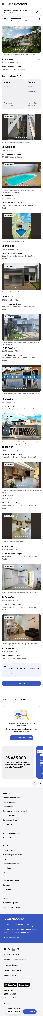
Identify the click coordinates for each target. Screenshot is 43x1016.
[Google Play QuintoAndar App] (10, 985)
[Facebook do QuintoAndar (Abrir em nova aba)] (5, 949)
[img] (21, 39)
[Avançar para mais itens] (41, 783)
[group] (21, 49)
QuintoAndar (8, 699)
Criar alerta (31, 1011)
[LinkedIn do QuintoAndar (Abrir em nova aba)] (18, 949)
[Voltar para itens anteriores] (34, 783)
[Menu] (3, 4)
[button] (14, 94)
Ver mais (21, 683)
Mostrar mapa (15, 1011)
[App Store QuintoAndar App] (24, 985)
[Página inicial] (17, 4)
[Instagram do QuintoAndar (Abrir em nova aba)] (9, 949)
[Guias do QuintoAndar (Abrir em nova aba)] (13, 949)
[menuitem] (8, 699)
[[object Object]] (28, 758)
